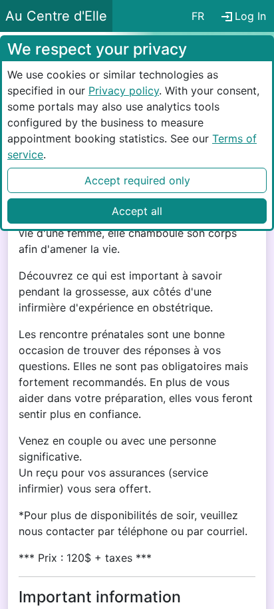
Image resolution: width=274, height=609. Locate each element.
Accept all (137, 211)
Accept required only (137, 180)
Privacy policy (123, 90)
